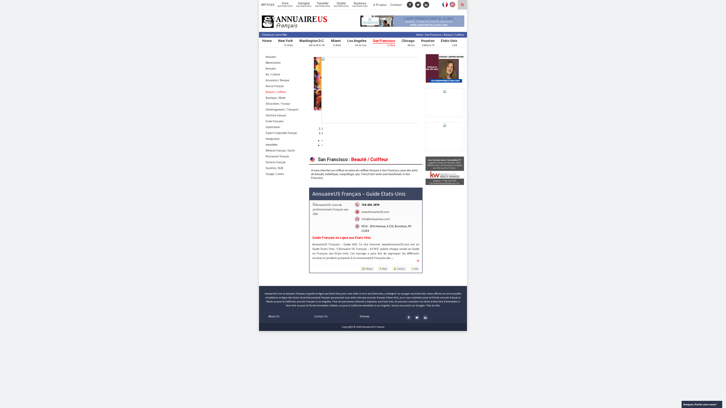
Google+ (420, 305)
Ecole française (275, 121)
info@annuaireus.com (375, 219)
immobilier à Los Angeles (376, 305)
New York (285, 41)
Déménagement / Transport (282, 109)
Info (416, 268)
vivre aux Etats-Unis (372, 293)
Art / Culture (273, 74)
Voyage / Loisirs (275, 174)
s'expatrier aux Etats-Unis (379, 301)
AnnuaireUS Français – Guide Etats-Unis (359, 193)
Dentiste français (276, 115)
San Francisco (433, 34)
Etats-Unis (449, 41)
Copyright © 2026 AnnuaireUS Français (363, 326)
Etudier (341, 4)
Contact (396, 5)
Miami (336, 41)
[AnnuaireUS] (295, 22)
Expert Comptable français (281, 133)
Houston (427, 41)
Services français (276, 162)
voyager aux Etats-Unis (413, 293)
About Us (273, 316)
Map (384, 268)
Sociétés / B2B (274, 168)
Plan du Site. (433, 305)
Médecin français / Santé (280, 150)
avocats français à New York (382, 297)
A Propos (380, 5)
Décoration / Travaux (278, 103)
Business (360, 4)
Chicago (408, 41)
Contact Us (321, 316)
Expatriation (273, 127)
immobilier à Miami (327, 305)
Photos (369, 268)
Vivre (285, 4)
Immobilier (272, 144)
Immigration (273, 139)
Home (419, 34)
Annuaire (271, 57)
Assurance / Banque (277, 80)
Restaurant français (277, 156)
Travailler (322, 4)
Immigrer (303, 4)
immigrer (391, 293)
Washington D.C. (312, 41)
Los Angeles (356, 41)
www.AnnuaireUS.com (375, 212)
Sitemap (364, 316)
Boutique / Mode (275, 98)
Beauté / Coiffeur (276, 92)
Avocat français (275, 86)
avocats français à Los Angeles (313, 301)
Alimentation (273, 62)
